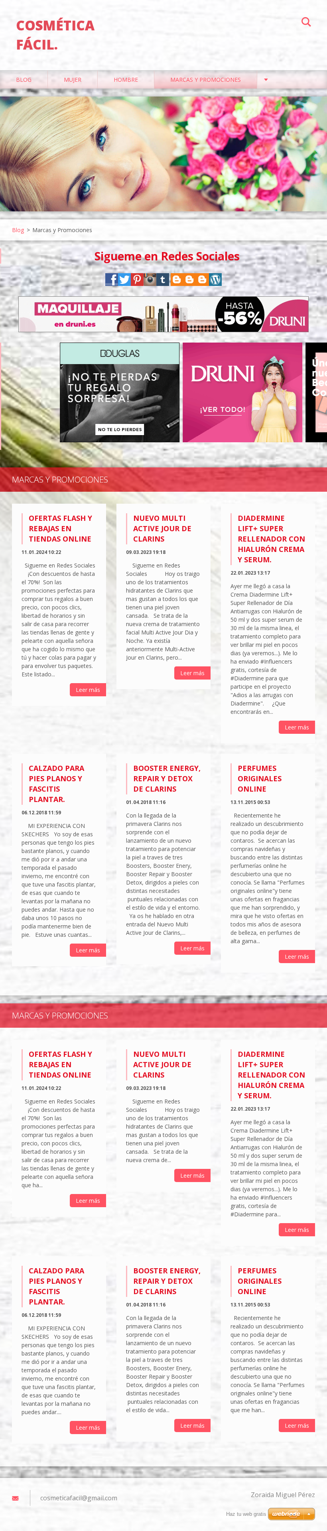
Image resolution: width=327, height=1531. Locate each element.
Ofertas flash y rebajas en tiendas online (60, 528)
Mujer (72, 79)
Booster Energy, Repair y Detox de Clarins (167, 778)
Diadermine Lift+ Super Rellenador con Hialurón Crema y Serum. (271, 538)
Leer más (88, 690)
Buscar (306, 23)
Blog (24, 79)
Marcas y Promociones (205, 79)
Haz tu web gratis (246, 1514)
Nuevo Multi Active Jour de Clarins (162, 528)
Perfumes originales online (260, 778)
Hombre (126, 79)
